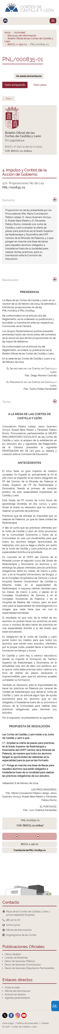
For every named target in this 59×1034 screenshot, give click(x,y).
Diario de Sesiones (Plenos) (20, 961)
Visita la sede (12, 987)
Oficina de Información (19, 929)
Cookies (45, 1023)
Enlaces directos (17, 980)
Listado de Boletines (16, 957)
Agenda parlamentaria (17, 997)
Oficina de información (17, 991)
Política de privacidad (27, 1023)
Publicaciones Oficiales (23, 947)
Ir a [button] (8, 98)
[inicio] (55, 200)
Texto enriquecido (15, 84)
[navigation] (29, 920)
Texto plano (40, 84)
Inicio (8, 32)
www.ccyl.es (13, 924)
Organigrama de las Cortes (21, 935)
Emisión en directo (15, 994)
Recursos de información (22, 35)
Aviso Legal (8, 1023)
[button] (17, 837)
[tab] (15, 85)
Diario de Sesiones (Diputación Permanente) (29, 968)
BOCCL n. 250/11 (17, 44)
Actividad (19, 32)
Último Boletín (13, 954)
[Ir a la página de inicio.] (29, 8)
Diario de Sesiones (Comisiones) (23, 964)
